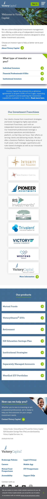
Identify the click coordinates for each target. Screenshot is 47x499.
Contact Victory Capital (11, 419)
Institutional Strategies (15, 352)
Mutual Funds (10, 306)
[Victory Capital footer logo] (12, 453)
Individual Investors (11, 68)
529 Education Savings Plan (17, 341)
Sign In (34, 4)
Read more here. (38, 98)
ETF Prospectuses (31, 469)
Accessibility (7, 475)
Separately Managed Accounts (19, 364)
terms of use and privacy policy (30, 495)
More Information (27, 276)
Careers (5, 464)
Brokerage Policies (9, 460)
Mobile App (28, 464)
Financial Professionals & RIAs (15, 73)
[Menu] (43, 3)
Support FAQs (29, 475)
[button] (23, 161)
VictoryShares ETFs (14, 317)
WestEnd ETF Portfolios (15, 375)
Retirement (9, 329)
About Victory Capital (10, 48)
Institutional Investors (12, 79)
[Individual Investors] (9, 4)
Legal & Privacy (30, 460)
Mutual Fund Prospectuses (7, 470)
